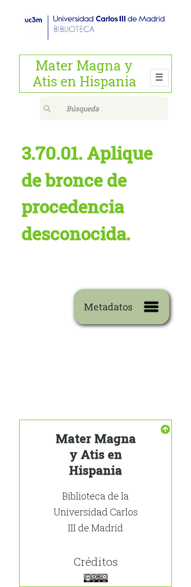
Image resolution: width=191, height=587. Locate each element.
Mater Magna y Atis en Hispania (84, 73)
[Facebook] (96, 577)
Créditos (96, 561)
